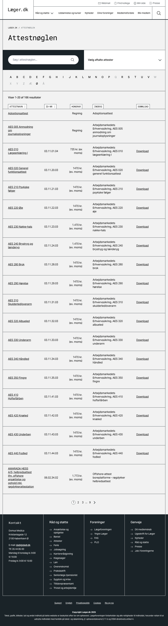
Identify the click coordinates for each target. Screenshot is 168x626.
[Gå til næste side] (94, 502)
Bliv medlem (144, 12)
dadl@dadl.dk (23, 545)
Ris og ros (109, 603)
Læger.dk (12, 27)
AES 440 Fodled (17, 453)
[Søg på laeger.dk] (158, 13)
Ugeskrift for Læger (145, 533)
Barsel (57, 536)
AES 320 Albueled (19, 321)
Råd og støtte (42, 12)
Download (142, 151)
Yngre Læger (101, 533)
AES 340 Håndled (18, 359)
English (69, 603)
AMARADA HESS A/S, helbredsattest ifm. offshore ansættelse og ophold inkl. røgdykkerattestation (21, 477)
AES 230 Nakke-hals (20, 226)
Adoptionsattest (18, 113)
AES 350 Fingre (17, 378)
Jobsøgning (60, 549)
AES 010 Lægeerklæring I (18, 151)
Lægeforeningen (103, 529)
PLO (96, 542)
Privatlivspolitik (83, 603)
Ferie (56, 545)
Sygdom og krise (62, 579)
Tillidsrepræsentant (64, 583)
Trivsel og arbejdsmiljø (65, 587)
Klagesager (59, 558)
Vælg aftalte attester (100, 60)
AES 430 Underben (19, 434)
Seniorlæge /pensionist (65, 575)
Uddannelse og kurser (69, 12)
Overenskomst (61, 566)
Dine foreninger (105, 12)
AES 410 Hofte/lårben (15, 396)
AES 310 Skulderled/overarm (20, 302)
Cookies (97, 603)
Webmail (105, 3)
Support (58, 603)
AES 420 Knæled (18, 415)
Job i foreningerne (144, 550)
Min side (141, 3)
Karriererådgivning (63, 553)
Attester (58, 540)
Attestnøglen (28, 27)
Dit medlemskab (143, 529)
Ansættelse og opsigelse (61, 531)
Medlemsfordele (125, 12)
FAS (96, 538)
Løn (56, 562)
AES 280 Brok (16, 264)
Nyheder (89, 12)
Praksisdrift (59, 570)
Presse (156, 3)
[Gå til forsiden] (18, 10)
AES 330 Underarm (19, 340)
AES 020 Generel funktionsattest (18, 170)
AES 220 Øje (15, 208)
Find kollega (123, 3)
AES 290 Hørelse (18, 283)
